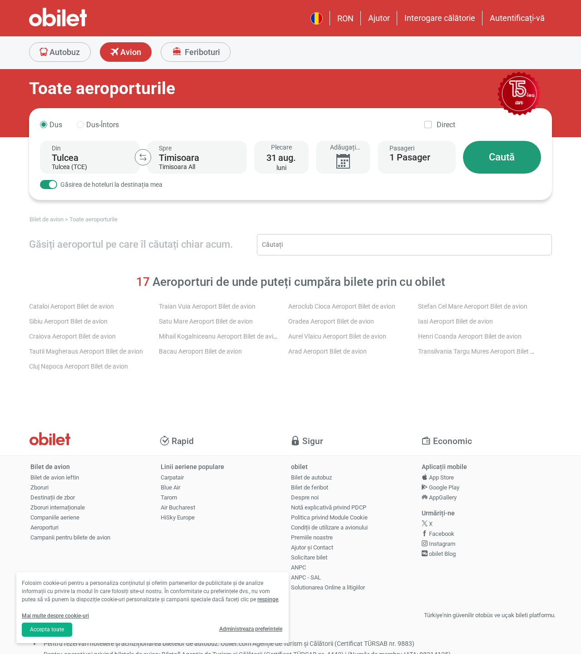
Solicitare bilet (309, 557)
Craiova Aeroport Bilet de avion (72, 336)
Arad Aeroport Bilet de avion (327, 351)
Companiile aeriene (54, 517)
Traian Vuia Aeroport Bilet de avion (207, 306)
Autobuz (64, 52)
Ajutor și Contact (312, 547)
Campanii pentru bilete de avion (70, 537)
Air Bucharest (178, 507)
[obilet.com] (80, 25)
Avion (129, 52)
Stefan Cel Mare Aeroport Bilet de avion (472, 306)
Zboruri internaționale (57, 507)
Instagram (441, 543)
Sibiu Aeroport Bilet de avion (68, 321)
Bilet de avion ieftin (54, 477)
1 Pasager (409, 157)
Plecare (281, 147)
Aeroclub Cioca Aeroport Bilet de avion (341, 306)
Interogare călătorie (439, 18)
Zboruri (39, 487)
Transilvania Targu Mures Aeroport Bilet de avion (486, 351)
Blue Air (170, 487)
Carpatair (172, 477)
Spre (165, 148)
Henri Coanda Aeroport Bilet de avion (470, 336)
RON (345, 18)
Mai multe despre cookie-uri (55, 616)
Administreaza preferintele (250, 629)
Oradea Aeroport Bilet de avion (331, 321)
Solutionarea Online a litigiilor (328, 587)
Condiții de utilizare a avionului (329, 527)
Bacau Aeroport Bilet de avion (200, 351)
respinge (267, 599)
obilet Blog (442, 553)
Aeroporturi (44, 527)
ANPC (298, 567)
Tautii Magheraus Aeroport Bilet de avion (86, 351)
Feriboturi (201, 52)
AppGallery (442, 497)
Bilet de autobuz (311, 477)
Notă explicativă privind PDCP (328, 507)
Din (56, 148)
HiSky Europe (178, 517)
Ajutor (379, 18)
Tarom (169, 497)
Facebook (441, 533)
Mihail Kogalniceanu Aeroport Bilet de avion (220, 336)
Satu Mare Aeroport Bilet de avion (206, 321)
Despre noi (305, 497)
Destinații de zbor (52, 497)
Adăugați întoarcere (343, 147)
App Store (441, 477)
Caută (502, 157)
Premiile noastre (312, 537)
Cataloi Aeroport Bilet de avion (71, 306)
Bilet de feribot (309, 487)
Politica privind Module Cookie (329, 517)
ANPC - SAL (306, 577)
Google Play (443, 487)
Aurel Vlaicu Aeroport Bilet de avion (337, 336)
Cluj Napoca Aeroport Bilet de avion (78, 366)
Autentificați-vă (517, 18)
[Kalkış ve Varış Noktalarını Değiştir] (143, 157)
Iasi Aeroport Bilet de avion (455, 321)
